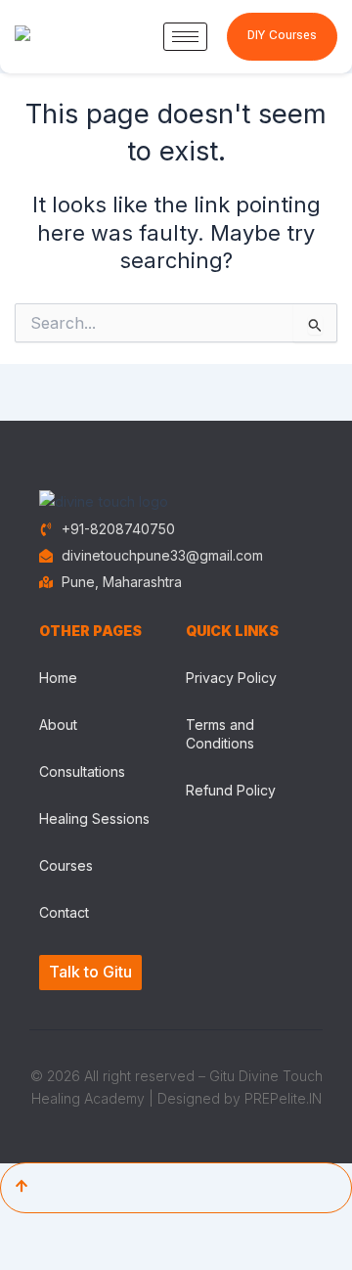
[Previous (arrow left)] (23, 1258)
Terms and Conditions (220, 733)
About (58, 724)
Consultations (82, 771)
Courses (66, 865)
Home (58, 677)
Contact (64, 912)
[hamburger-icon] (185, 37)
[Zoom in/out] (23, 1230)
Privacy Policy (231, 677)
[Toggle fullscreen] (74, 1230)
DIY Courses (282, 35)
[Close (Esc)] (176, 1230)
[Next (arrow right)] (74, 1258)
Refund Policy (231, 790)
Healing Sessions (94, 818)
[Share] (125, 1230)
